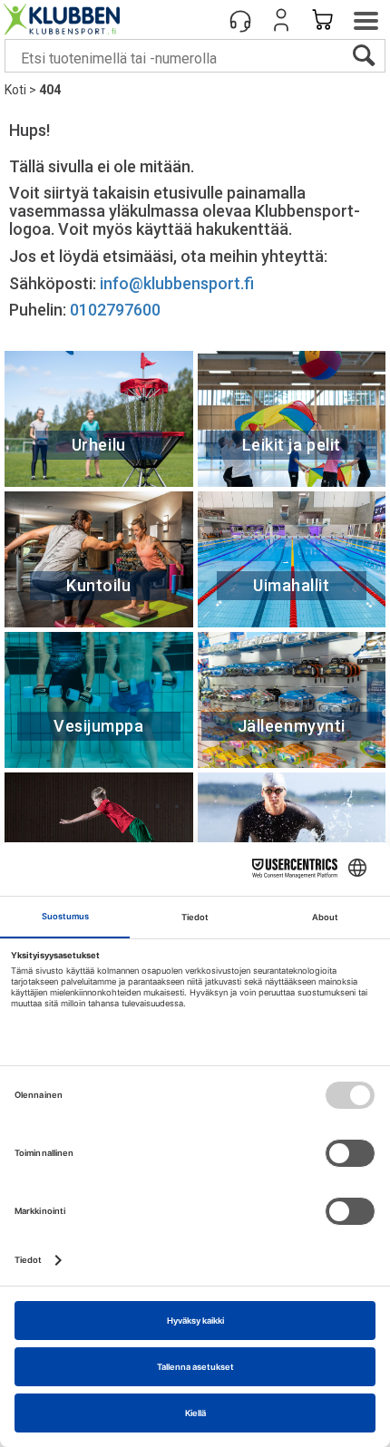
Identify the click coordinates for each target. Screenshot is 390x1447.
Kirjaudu (281, 20)
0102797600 (115, 309)
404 (50, 90)
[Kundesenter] (240, 20)
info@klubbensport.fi (179, 283)
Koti (15, 90)
